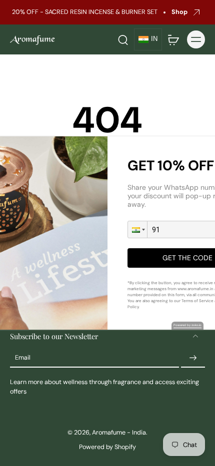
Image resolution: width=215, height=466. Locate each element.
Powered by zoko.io (188, 325)
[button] (137, 229)
